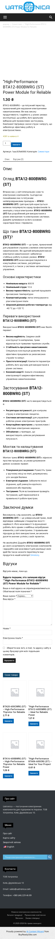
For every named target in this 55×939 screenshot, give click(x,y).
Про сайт (7, 833)
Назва (7, 628)
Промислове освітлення (35, 915)
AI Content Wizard (35, 931)
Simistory (34, 555)
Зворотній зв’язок (12, 842)
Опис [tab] (7, 159)
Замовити (16, 145)
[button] (5, 17)
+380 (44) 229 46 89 (22, 895)
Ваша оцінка (10, 596)
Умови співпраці (33, 918)
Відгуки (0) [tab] (18, 159)
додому (6, 24)
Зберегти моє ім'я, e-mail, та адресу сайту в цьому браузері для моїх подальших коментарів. (27, 651)
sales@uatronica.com (20, 889)
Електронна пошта (13, 638)
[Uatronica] (27, 7)
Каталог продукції (14, 915)
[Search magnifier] (49, 857)
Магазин (19, 918)
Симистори (17, 24)
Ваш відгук (9, 599)
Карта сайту (9, 837)
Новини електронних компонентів (26, 912)
